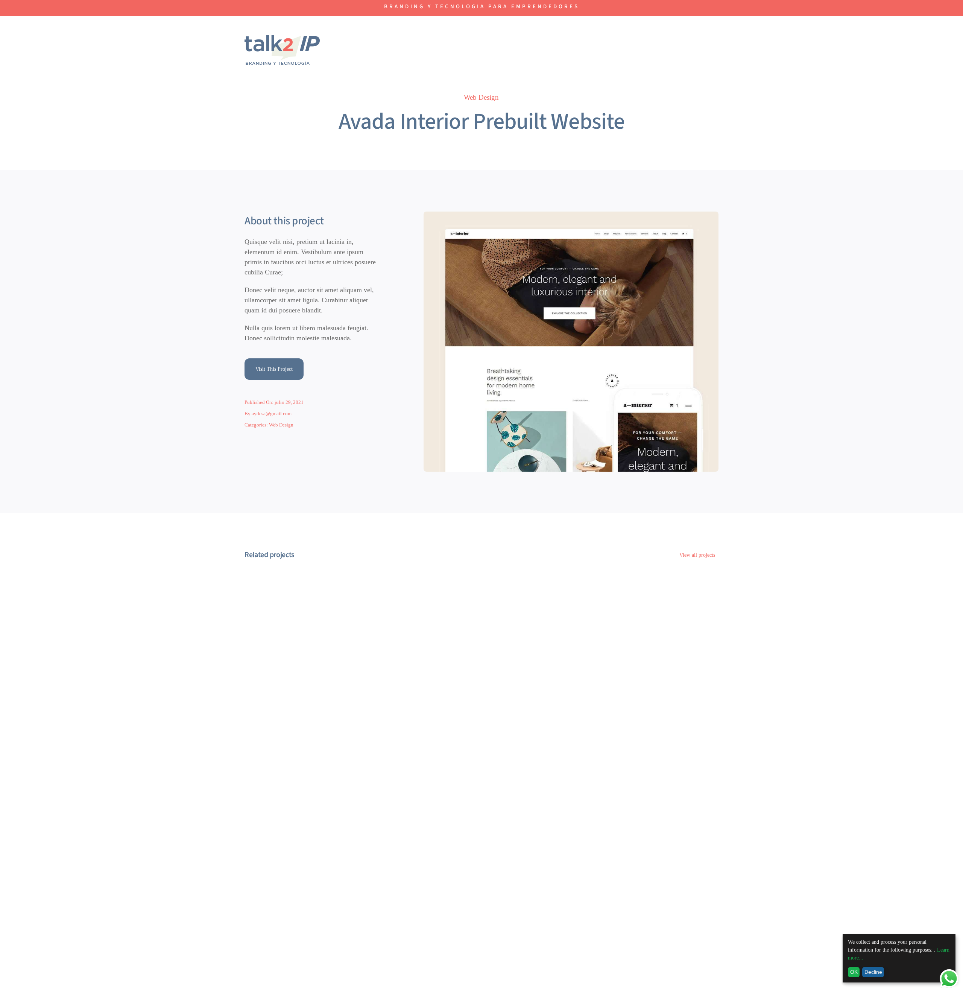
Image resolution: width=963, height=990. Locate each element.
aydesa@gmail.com (272, 413)
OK (854, 972)
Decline (873, 972)
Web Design (481, 97)
